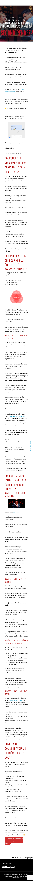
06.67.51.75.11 (24, 874)
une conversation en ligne (17, 416)
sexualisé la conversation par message (13, 514)
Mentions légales (10, 876)
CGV (18, 876)
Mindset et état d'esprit (16, 17)
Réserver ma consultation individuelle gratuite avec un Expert (14, 841)
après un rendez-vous (16, 700)
